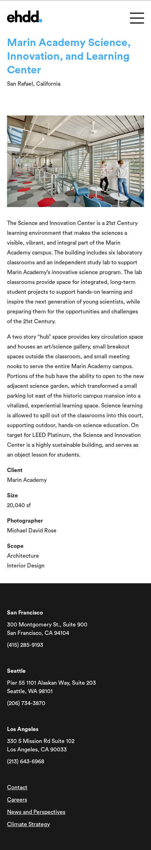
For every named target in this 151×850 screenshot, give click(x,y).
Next (133, 160)
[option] (75, 161)
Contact (17, 787)
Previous (18, 160)
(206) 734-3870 (26, 703)
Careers (17, 800)
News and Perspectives (36, 812)
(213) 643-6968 (25, 761)
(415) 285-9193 (25, 645)
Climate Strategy (28, 824)
